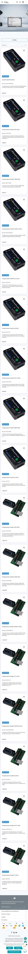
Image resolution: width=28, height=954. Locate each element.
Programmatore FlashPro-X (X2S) (10, 477)
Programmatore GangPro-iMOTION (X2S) (12, 726)
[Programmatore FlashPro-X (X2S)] (14, 458)
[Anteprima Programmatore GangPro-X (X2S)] (24, 845)
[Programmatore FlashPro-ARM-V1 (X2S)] (14, 210)
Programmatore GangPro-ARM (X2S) (11, 577)
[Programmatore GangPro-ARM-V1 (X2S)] (14, 607)
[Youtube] (14, 932)
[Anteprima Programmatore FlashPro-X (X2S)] (24, 448)
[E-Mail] (25, 942)
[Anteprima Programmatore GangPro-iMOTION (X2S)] (24, 696)
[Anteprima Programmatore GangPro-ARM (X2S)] (24, 547)
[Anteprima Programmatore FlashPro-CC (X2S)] (24, 249)
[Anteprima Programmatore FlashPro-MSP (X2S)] (24, 398)
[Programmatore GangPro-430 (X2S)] (14, 508)
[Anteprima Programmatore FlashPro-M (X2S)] (24, 299)
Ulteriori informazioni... (18, 945)
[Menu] (2, 2)
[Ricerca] (17, 2)
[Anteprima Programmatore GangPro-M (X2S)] (24, 746)
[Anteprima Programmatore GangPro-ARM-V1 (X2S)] (24, 597)
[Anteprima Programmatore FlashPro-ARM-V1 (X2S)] (24, 199)
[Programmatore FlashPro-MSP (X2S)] (14, 408)
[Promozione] (23, 2)
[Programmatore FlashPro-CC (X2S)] (14, 259)
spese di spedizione (9, 939)
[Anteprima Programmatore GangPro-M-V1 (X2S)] (24, 796)
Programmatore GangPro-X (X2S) (10, 875)
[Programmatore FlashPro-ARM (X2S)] (14, 160)
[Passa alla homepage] (6, 2)
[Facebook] (12, 932)
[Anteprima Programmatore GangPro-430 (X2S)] (24, 497)
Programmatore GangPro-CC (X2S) (10, 676)
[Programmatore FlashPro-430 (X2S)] (14, 110)
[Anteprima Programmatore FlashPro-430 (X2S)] (24, 100)
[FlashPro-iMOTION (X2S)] (14, 60)
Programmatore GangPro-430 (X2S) (10, 527)
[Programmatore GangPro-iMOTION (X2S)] (14, 707)
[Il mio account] (20, 2)
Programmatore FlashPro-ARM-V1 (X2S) (12, 229)
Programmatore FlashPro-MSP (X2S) (11, 427)
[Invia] (24, 906)
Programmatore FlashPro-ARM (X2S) (11, 179)
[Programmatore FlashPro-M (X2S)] (14, 309)
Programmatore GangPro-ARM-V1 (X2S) (12, 626)
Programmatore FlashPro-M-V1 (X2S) (11, 378)
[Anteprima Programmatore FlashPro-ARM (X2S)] (24, 149)
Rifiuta (9, 948)
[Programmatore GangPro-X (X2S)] (14, 856)
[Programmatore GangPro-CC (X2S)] (14, 657)
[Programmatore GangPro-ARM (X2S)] (14, 558)
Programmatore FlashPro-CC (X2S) (10, 278)
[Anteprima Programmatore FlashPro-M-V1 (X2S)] (24, 348)
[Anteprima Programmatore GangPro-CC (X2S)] (24, 647)
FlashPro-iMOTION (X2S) (8, 79)
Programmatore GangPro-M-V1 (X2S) (11, 825)
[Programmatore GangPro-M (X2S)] (14, 756)
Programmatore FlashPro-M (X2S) (10, 328)
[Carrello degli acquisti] (26, 2)
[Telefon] (25, 938)
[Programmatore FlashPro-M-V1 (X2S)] (14, 359)
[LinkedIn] (16, 932)
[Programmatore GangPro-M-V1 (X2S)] (14, 806)
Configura (18, 948)
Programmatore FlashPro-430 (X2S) (11, 129)
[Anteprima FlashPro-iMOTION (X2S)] (24, 50)
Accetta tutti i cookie (14, 951)
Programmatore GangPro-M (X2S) (10, 775)
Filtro (15, 40)
